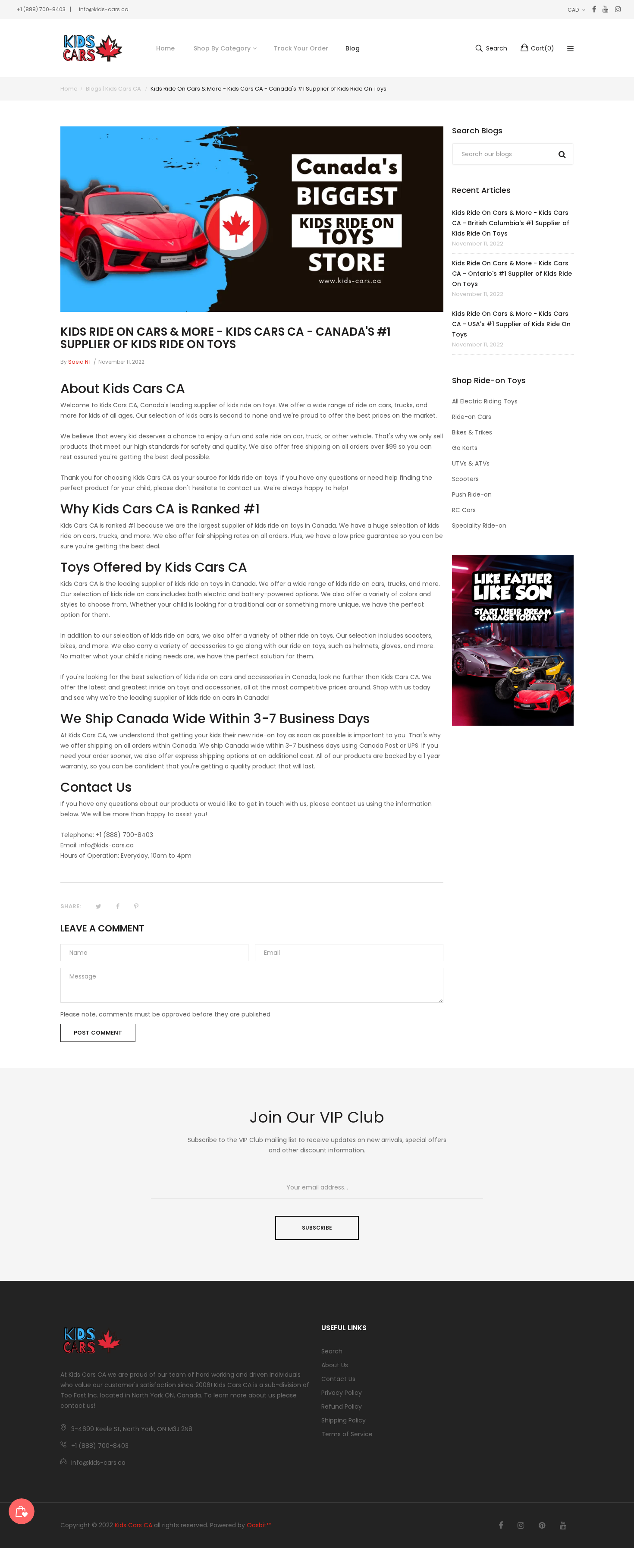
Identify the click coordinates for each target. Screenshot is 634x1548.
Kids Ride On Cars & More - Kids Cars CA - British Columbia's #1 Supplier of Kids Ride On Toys (510, 223)
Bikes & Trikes (472, 432)
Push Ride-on (472, 494)
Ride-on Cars (471, 416)
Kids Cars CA (133, 1525)
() (542, 48)
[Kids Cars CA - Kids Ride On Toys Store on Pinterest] (542, 1525)
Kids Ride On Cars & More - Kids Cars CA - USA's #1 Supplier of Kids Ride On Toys (511, 324)
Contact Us (338, 1379)
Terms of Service (347, 1434)
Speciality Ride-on (479, 525)
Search (331, 1351)
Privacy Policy (341, 1392)
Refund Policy (341, 1406)
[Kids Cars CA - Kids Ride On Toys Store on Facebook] (500, 1525)
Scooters (465, 479)
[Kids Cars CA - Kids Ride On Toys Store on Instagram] (520, 1525)
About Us (334, 1365)
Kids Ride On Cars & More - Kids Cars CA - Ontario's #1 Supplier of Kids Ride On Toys (512, 273)
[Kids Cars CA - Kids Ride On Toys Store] (92, 48)
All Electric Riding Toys (485, 401)
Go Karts (464, 448)
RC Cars (464, 510)
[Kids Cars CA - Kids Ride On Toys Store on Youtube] (563, 1525)
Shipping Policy (343, 1420)
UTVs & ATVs (471, 463)
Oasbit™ (259, 1525)
